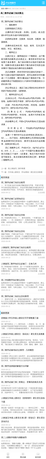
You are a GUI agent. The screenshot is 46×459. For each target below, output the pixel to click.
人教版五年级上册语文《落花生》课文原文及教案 (22, 334)
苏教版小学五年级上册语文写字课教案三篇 (20, 318)
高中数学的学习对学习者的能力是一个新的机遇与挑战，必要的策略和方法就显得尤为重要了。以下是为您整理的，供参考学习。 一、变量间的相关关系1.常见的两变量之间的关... (22, 390)
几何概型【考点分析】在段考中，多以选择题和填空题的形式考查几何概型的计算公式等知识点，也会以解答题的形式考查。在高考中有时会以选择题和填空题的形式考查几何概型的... (22, 358)
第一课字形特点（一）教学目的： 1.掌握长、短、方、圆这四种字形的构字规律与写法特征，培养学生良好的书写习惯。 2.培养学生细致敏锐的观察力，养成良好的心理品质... (22, 326)
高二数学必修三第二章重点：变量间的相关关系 (21, 382)
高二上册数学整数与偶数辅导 (14, 437)
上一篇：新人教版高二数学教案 (13, 168)
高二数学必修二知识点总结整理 (15, 296)
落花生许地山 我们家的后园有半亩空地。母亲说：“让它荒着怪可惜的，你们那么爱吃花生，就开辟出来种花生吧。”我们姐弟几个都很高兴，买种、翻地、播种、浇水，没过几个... (23, 342)
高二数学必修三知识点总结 (13, 231)
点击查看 (41, 193)
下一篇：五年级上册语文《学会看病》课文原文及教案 (21, 172)
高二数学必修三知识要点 (18, 8)
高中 (6, 8)
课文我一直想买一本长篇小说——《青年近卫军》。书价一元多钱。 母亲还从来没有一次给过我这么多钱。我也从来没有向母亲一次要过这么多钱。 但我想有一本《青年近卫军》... (23, 410)
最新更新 (5, 313)
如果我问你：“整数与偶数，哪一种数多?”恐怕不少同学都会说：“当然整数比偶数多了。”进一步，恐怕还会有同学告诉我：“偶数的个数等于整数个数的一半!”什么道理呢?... (23, 445)
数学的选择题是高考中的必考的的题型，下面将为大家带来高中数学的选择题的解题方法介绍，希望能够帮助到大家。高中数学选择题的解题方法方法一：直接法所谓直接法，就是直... (22, 374)
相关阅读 (5, 177)
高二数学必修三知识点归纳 (13, 215)
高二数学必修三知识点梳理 (13, 182)
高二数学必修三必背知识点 (13, 199)
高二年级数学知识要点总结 (13, 280)
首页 (2, 8)
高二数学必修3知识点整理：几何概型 (17, 350)
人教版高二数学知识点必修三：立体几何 (19, 264)
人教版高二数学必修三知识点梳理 (16, 247)
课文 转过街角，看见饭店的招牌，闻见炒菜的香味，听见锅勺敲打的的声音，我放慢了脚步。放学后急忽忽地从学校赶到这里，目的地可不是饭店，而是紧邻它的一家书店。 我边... (23, 429)
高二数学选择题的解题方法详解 (15, 366)
